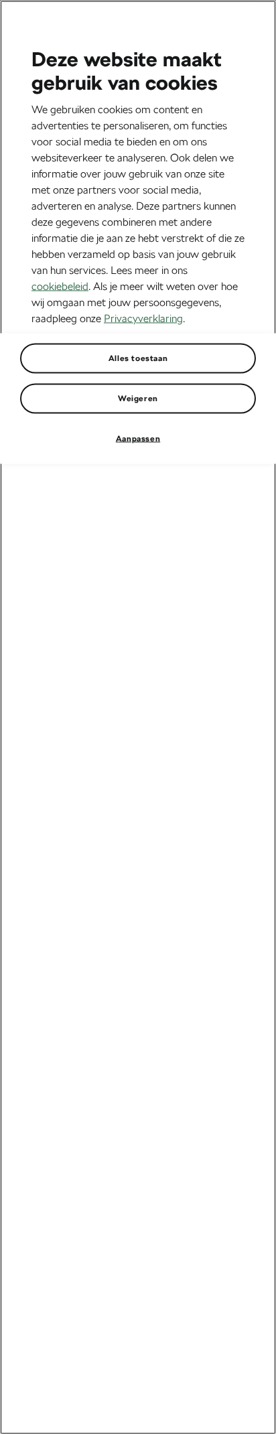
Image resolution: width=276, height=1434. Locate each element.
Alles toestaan (138, 357)
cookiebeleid (59, 285)
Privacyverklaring (143, 317)
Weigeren (138, 398)
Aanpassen (138, 438)
